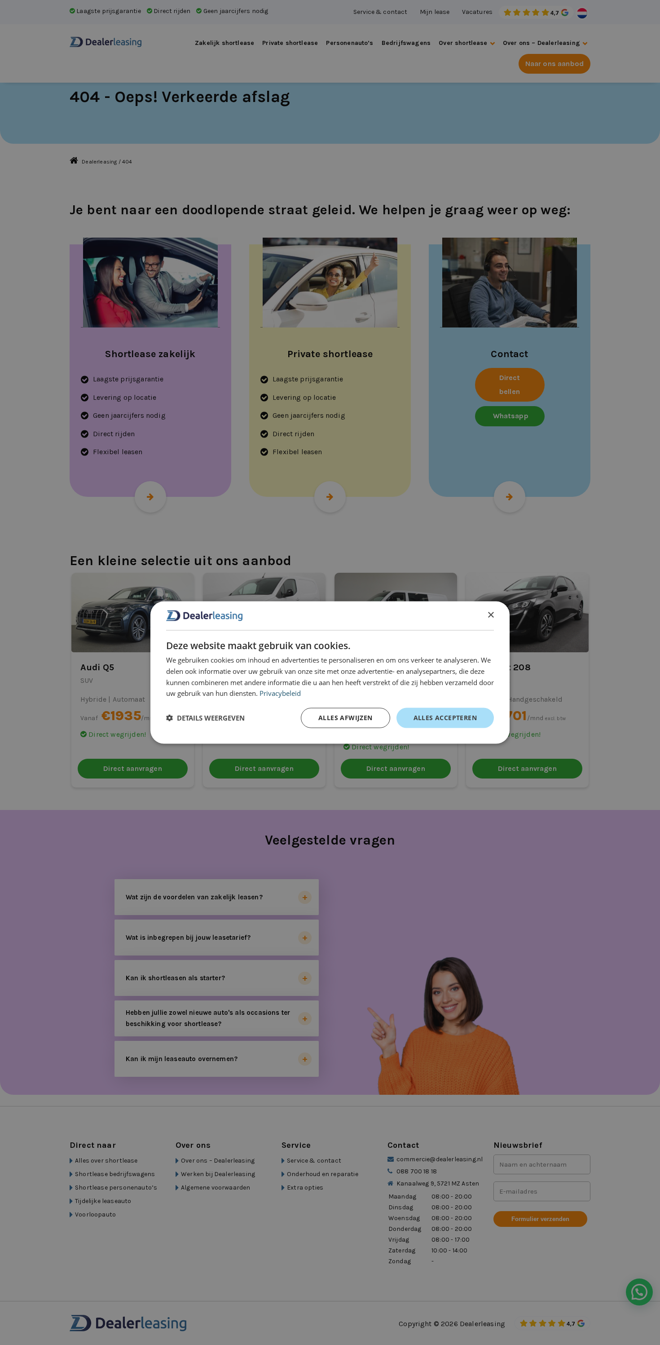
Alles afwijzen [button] (345, 717)
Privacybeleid (280, 693)
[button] (205, 718)
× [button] (490, 615)
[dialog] (330, 673)
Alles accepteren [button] (445, 717)
